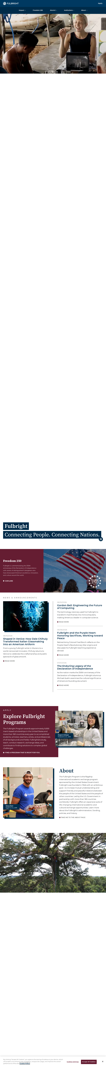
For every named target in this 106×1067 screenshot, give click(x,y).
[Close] (102, 1061)
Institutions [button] (68, 10)
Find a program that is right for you (22, 753)
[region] (53, 1061)
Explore (9, 581)
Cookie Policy (25, 1063)
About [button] (83, 10)
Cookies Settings (73, 1062)
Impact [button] (21, 10)
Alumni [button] (52, 10)
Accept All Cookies (88, 1062)
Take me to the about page (73, 817)
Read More (10, 661)
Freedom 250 (38, 10)
